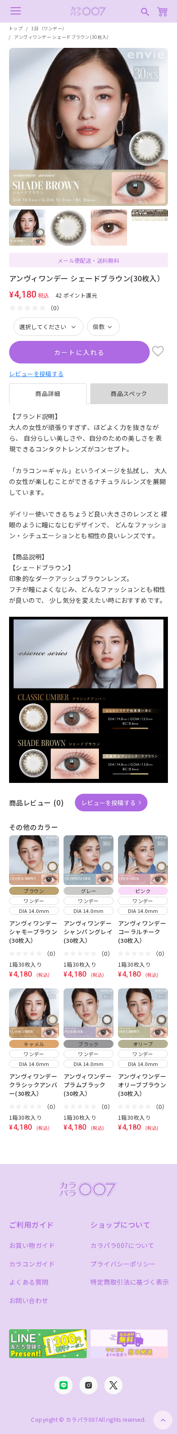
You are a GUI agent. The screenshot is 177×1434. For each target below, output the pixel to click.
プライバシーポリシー (123, 1263)
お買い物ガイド (32, 1245)
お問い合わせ (29, 1300)
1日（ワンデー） (49, 28)
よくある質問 (29, 1281)
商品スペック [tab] (129, 393)
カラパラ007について (122, 1245)
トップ (16, 28)
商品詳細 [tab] (47, 393)
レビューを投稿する (36, 373)
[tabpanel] (88, 508)
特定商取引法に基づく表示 (129, 1281)
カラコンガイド (32, 1263)
